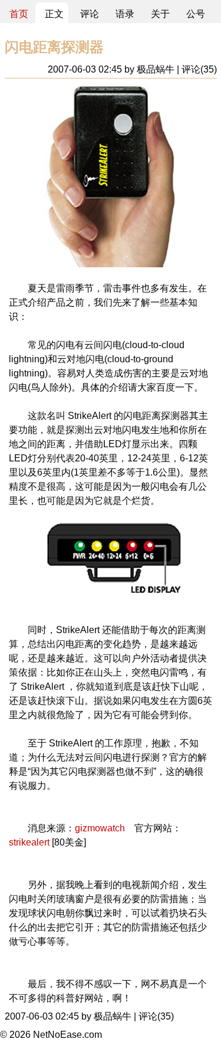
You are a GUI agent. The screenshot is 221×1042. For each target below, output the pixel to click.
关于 (160, 14)
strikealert (29, 842)
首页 (18, 14)
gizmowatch (100, 828)
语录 (125, 14)
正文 (54, 14)
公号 (195, 14)
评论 (89, 14)
